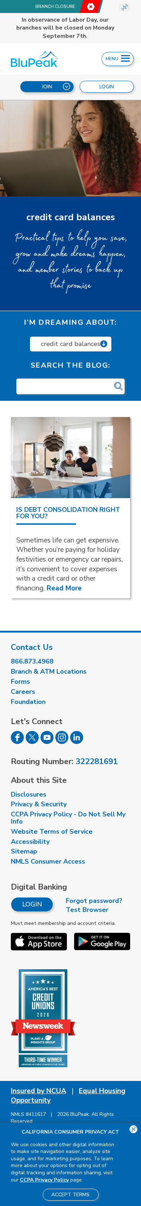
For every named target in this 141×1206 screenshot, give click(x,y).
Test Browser (87, 909)
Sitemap (24, 851)
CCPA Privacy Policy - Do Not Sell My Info (68, 818)
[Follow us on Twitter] (32, 741)
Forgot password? (94, 900)
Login (32, 904)
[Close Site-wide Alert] (124, 7)
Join (47, 86)
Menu (112, 59)
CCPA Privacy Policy (44, 1179)
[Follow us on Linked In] (76, 741)
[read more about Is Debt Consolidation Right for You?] (70, 457)
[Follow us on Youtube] (47, 741)
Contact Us (32, 647)
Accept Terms (70, 1194)
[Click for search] (118, 386)
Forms (20, 681)
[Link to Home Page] (42, 59)
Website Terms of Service (52, 831)
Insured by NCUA (38, 1091)
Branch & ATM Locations (48, 671)
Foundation (28, 701)
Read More (64, 588)
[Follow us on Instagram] (61, 741)
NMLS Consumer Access (48, 861)
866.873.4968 (32, 661)
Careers (23, 691)
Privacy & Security (39, 804)
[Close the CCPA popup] (133, 1129)
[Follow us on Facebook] (17, 741)
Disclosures (28, 794)
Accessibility (30, 841)
